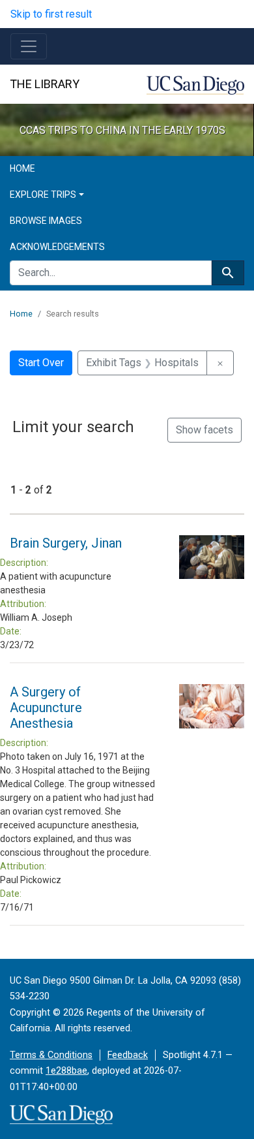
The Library (44, 84)
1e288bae (66, 1070)
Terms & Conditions (51, 1055)
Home (22, 168)
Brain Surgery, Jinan (66, 543)
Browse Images (46, 220)
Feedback (127, 1055)
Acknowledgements (57, 247)
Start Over (41, 362)
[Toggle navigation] (28, 46)
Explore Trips (43, 194)
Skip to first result (51, 14)
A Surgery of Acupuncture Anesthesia (46, 707)
